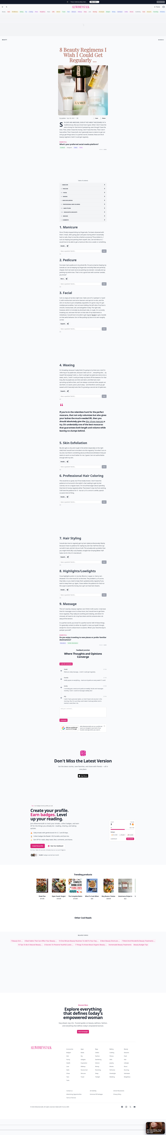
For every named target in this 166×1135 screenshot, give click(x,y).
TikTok (80, 147)
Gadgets (83, 1059)
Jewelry (112, 1063)
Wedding (112, 1077)
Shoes (36, 12)
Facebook (62, 147)
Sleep (85, 12)
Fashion (97, 1056)
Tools (67, 1080)
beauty (4, 40)
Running (95, 12)
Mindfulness (15, 12)
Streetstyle (101, 12)
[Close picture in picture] (147, 1123)
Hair (125, 1059)
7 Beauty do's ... (17, 941)
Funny (68, 1059)
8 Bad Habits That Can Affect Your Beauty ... (41, 941)
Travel (63, 12)
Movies (131, 12)
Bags (96, 1049)
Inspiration (84, 1063)
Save (96, 118)
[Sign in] (163, 7)
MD (77, 118)
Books (82, 1052)
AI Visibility (93, 1091)
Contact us (69, 1091)
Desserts (149, 12)
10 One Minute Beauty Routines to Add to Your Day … (78, 941)
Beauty (3, 12)
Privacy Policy (117, 1094)
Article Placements (118, 1091)
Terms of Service (71, 1098)
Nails (9, 12)
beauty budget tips (141, 945)
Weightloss (42, 12)
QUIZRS (105, 149)
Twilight (97, 1077)
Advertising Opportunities (74, 1094)
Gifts (53, 12)
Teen (68, 12)
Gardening (137, 12)
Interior (58, 12)
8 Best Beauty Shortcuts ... (110, 941)
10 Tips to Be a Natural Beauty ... (30, 945)
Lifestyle (126, 1063)
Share (103, 118)
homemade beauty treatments (120, 945)
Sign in (63, 850)
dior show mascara (94, 421)
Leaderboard (114, 839)
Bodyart (108, 12)
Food (144, 12)
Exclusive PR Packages (96, 1094)
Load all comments (66, 664)
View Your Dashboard (56, 846)
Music (48, 12)
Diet (67, 1056)
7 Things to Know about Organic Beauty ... (91, 945)
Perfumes (162, 12)
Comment (63, 720)
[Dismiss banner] (104, 726)
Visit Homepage (83, 1031)
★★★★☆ (161, 40)
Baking (21, 12)
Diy (26, 12)
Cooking (31, 12)
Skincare (74, 12)
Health (68, 1063)
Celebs (126, 12)
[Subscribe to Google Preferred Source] (70, 728)
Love (90, 12)
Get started (130, 839)
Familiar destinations (73, 643)
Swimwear (119, 12)
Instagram (69, 147)
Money (113, 12)
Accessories (69, 1049)
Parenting (155, 12)
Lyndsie (63, 118)
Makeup (80, 12)
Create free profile (37, 846)
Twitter (75, 147)
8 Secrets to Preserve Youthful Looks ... (59, 945)
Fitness (112, 1056)
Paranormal (84, 1070)
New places (63, 643)
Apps (82, 1049)
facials (94, 315)
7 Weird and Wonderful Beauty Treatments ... (138, 941)
